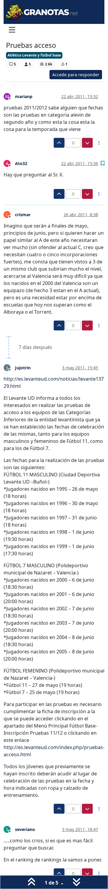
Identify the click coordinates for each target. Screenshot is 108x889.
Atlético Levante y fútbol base (34, 55)
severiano (25, 829)
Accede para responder (75, 74)
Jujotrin (23, 367)
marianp (23, 96)
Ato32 (21, 163)
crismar (23, 214)
